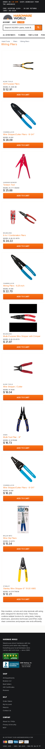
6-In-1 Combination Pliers (14, 235)
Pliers (15, 41)
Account (6, 22)
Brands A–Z (7, 681)
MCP (4, 728)
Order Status (7, 701)
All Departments (9, 35)
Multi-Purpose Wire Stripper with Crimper (21, 336)
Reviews (6, 690)
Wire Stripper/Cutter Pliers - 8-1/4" (18, 134)
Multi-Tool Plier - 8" (12, 437)
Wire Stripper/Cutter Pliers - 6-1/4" (18, 487)
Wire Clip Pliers (10, 538)
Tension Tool (9, 185)
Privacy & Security (9, 724)
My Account (7, 704)
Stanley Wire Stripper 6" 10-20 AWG (19, 588)
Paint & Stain (33, 35)
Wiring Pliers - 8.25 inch (13, 285)
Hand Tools (6, 41)
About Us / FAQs (9, 721)
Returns (6, 707)
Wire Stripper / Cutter (12, 386)
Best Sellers (7, 684)
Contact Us (7, 710)
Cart (18, 22)
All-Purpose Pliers (11, 84)
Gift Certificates (8, 687)
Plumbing (21, 35)
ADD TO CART (23, 95)
